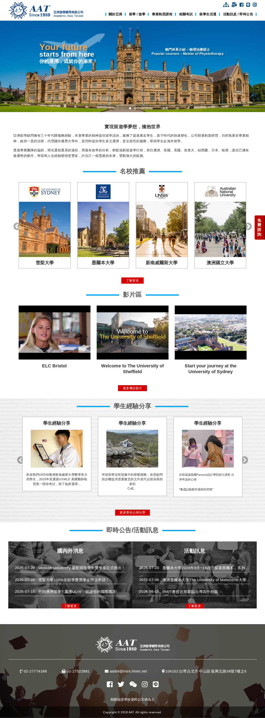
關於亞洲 (115, 14)
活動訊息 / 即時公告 (238, 14)
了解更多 (132, 280)
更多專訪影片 (132, 388)
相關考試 (186, 14)
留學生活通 (208, 14)
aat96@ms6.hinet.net (128, 671)
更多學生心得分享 (132, 512)
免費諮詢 (259, 227)
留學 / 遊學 (137, 14)
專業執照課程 (162, 14)
